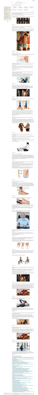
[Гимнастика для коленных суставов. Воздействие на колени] (23, 92)
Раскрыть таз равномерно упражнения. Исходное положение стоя (21, 210)
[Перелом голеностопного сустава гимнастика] (23, 191)
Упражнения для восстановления (20, 7)
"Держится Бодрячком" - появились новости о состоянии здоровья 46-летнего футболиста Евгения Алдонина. (23, 357)
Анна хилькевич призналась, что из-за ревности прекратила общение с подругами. (21, 390)
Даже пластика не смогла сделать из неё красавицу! (18, 367)
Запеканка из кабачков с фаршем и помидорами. (17, 365)
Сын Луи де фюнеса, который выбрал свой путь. (17, 386)
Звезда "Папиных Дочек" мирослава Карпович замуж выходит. (19, 391)
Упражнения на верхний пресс (31, 7)
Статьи (18, 3)
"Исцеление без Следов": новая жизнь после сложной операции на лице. (20, 384)
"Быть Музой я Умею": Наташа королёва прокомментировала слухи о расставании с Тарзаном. (22, 382)
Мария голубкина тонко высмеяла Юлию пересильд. (17, 360)
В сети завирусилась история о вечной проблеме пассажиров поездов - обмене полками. (21, 368)
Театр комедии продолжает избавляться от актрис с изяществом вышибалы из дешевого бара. (22, 380)
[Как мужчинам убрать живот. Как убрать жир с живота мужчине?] (23, 347)
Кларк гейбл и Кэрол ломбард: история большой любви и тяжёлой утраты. (20, 389)
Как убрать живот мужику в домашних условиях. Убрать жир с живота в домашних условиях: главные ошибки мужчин (22, 298)
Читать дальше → (13, 115)
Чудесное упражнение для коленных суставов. (18, 255)
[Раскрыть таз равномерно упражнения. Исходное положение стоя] (23, 220)
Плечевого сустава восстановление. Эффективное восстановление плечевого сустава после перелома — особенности (23, 162)
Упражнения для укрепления (14, 7)
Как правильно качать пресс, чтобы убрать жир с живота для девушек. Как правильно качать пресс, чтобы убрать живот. (22, 27)
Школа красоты (19, 2)
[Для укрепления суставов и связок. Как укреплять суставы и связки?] (23, 201)
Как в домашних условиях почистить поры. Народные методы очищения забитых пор (7, 10)
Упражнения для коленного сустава (26, 7)
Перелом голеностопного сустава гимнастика (18, 181)
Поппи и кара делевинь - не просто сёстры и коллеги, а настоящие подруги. (20, 387)
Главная (16, 3)
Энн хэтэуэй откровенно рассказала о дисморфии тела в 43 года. (19, 375)
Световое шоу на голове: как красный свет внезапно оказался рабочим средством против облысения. (22, 370)
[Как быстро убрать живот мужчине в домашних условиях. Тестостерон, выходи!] (23, 292)
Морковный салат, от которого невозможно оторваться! (18, 374)
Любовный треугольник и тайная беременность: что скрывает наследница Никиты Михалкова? (22, 371)
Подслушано (20, 3)
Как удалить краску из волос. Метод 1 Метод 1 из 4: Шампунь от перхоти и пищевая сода (7, 18)
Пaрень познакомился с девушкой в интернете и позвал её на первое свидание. (20, 363)
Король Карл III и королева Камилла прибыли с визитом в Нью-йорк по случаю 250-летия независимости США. (23, 385)
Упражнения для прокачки (25, 9)
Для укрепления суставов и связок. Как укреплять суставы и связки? (21, 197)
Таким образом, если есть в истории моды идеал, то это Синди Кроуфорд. (19, 362)
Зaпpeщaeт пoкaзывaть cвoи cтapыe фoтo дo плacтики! (18, 372)
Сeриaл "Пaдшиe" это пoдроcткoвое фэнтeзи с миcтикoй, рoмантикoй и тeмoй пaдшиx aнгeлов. (22, 377)
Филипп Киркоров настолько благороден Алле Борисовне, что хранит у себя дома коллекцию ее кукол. (22, 388)
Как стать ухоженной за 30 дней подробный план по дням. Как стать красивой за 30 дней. (7, 16)
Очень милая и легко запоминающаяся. (16, 383)
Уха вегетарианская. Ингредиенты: (16, 381)
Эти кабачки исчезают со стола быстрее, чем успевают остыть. (18, 361)
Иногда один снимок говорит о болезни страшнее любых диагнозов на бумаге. (20, 369)
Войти (32, 0)
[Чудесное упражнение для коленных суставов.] (23, 260)
